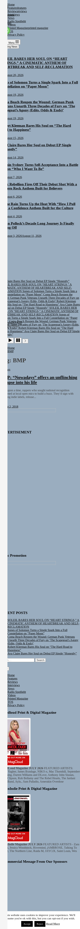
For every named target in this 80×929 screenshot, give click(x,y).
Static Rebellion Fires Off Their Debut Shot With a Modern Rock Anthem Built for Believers (38, 186)
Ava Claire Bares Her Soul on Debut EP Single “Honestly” (42, 653)
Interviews (13, 685)
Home (11, 675)
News (10, 688)
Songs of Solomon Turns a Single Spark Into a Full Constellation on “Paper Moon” (39, 84)
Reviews (12, 681)
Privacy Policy (16, 705)
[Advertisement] (28, 493)
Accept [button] (27, 924)
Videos (11, 695)
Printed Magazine (17, 698)
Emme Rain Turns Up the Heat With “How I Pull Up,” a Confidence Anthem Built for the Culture (37, 206)
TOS (10, 701)
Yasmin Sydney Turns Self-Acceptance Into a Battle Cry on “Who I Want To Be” (39, 167)
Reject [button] (40, 924)
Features (12, 678)
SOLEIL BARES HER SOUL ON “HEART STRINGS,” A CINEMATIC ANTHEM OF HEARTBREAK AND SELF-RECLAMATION (36, 63)
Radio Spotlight (16, 691)
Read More (53, 923)
